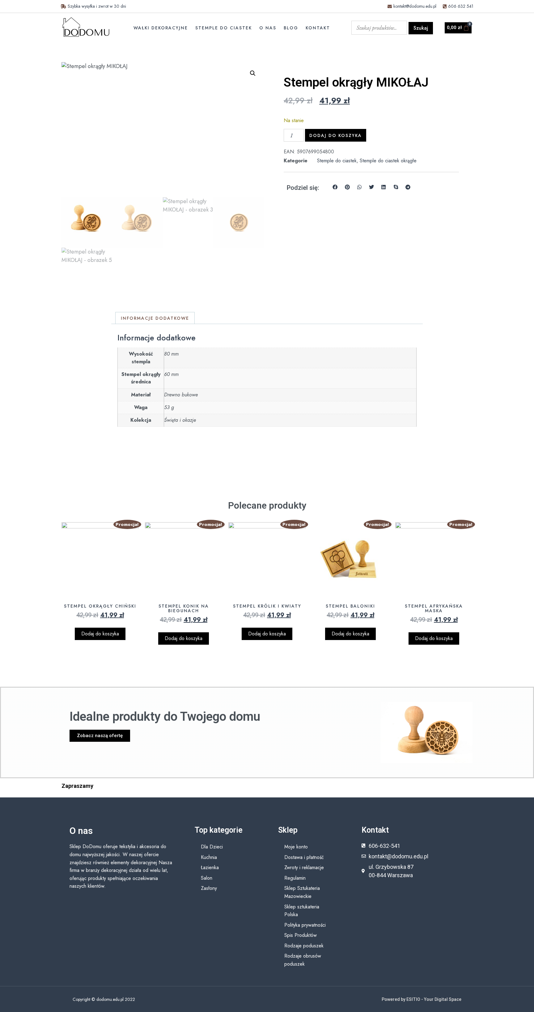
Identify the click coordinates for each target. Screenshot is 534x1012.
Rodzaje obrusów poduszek (302, 959)
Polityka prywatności (305, 925)
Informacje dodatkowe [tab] (155, 318)
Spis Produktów (300, 935)
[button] (252, 73)
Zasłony (209, 888)
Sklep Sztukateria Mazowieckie (302, 892)
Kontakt (318, 28)
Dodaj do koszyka (335, 135)
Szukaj (420, 28)
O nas (267, 28)
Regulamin (295, 878)
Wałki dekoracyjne (161, 28)
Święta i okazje (180, 420)
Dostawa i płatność (304, 857)
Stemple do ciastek (223, 28)
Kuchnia (209, 857)
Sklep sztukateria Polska (301, 910)
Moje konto (296, 846)
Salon (206, 878)
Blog (291, 28)
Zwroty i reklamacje (304, 867)
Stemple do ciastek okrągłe (388, 160)
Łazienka (210, 867)
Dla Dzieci (212, 846)
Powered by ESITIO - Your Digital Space (421, 999)
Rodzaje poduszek (304, 945)
